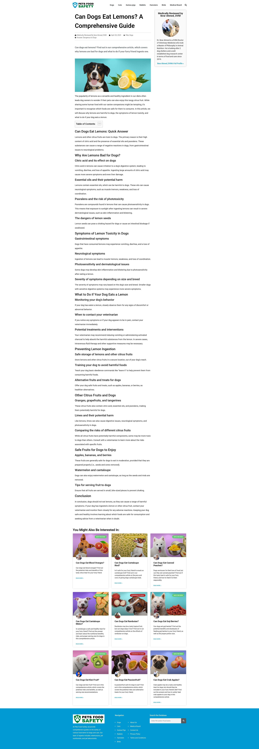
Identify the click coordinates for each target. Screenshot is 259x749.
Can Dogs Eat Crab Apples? (166, 680)
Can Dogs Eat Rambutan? (127, 621)
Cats (120, 5)
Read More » (80, 578)
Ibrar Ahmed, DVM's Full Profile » (170, 63)
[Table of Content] (99, 123)
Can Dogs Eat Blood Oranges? (90, 563)
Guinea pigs (130, 5)
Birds (164, 5)
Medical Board (176, 5)
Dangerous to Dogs (90, 38)
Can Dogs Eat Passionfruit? (127, 680)
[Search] (183, 720)
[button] (186, 5)
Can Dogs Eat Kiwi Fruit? (87, 680)
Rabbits (143, 5)
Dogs (112, 5)
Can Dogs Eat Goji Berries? (166, 621)
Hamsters (154, 5)
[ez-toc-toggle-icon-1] (98, 123)
